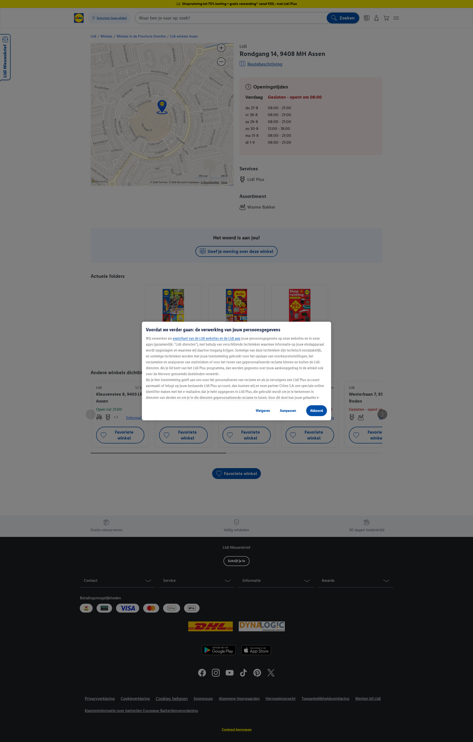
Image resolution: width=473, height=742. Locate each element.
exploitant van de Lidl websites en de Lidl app (206, 338)
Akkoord (316, 410)
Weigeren (263, 410)
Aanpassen (288, 410)
